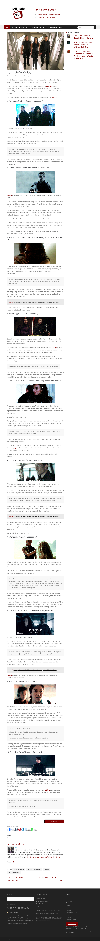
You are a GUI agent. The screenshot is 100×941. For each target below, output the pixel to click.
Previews (14, 27)
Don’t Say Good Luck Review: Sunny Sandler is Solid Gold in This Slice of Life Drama (20, 916)
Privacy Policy (41, 903)
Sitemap (39, 906)
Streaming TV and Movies (46, 17)
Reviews (21, 27)
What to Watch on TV (72, 912)
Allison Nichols (20, 76)
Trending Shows (52, 27)
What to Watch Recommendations (48, 15)
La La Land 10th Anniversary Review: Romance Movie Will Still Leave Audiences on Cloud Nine (20, 922)
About (7, 27)
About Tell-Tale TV (42, 898)
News (27, 27)
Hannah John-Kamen (34, 869)
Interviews (35, 27)
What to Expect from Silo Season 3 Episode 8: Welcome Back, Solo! (83, 44)
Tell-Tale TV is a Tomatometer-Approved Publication (48, 910)
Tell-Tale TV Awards (71, 919)
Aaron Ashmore (18, 869)
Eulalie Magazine (13, 912)
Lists (31, 76)
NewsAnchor (28, 930)
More (60, 27)
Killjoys (41, 6)
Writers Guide (41, 905)
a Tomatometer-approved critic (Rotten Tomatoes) (42, 857)
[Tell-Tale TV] (18, 13)
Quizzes (69, 917)
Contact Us (40, 900)
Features (42, 27)
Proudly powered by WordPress (12, 930)
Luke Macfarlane (13, 873)
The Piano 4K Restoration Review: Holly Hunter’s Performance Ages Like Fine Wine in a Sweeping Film (20, 919)
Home (37, 6)
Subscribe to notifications (72, 898)
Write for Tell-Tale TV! (43, 901)
